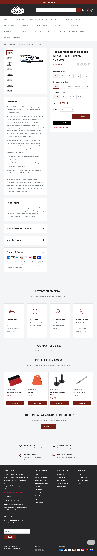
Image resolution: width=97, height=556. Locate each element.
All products (12, 44)
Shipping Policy (62, 477)
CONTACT (16, 38)
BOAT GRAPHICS (9, 25)
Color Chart (39, 496)
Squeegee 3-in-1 (33, 392)
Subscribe (10, 537)
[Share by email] (89, 64)
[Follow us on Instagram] (39, 550)
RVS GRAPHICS (56, 19)
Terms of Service (62, 483)
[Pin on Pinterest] (81, 64)
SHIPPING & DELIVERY (76, 32)
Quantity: (56, 109)
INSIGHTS (7, 38)
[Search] (78, 10)
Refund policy (39, 502)
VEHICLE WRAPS (42, 25)
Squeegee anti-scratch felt (14, 392)
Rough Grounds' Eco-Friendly (13, 492)
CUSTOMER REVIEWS (59, 32)
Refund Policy (61, 480)
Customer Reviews (41, 490)
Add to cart (81, 116)
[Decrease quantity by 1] (62, 109)
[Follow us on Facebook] (36, 550)
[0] (86, 10)
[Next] (93, 390)
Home (5, 44)
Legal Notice (61, 486)
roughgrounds (58, 64)
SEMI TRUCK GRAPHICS (74, 19)
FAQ (36, 499)
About (37, 474)
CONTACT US (48, 426)
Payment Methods (41, 480)
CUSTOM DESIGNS (23, 32)
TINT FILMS (57, 25)
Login (80, 474)
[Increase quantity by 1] (72, 109)
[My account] (83, 10)
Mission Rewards (40, 493)
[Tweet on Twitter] (85, 64)
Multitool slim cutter (79, 392)
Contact (37, 486)
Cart (79, 483)
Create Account (83, 477)
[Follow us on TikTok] (43, 550)
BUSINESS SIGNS (25, 25)
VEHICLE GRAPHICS (17, 19)
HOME (6, 19)
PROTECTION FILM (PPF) (37, 19)
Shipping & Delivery (41, 477)
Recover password (84, 480)
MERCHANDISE (9, 32)
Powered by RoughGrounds (12, 549)
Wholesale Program (41, 483)
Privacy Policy (61, 474)
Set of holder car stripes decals (57, 393)
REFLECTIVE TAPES (72, 25)
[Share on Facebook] (78, 64)
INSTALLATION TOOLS (41, 32)
